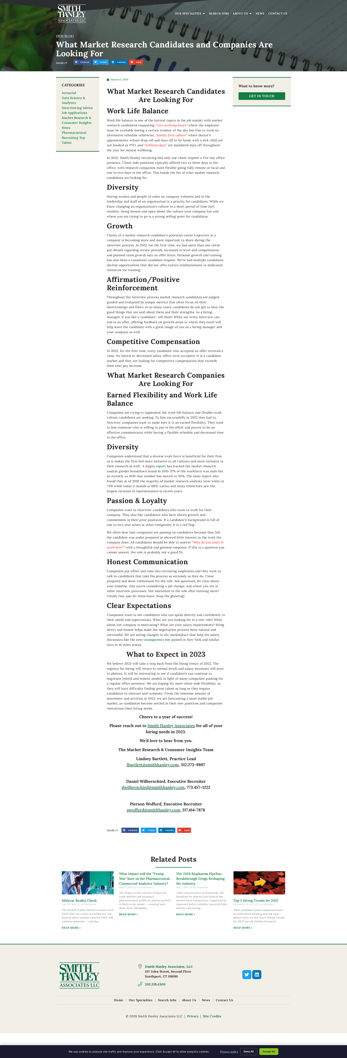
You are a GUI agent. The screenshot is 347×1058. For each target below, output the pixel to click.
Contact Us (278, 14)
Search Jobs (220, 14)
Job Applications (74, 113)
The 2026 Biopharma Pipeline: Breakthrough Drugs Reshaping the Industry (200, 879)
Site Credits (212, 1016)
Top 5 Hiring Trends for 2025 (256, 900)
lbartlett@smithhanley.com (153, 764)
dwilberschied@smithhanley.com (153, 787)
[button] (82, 62)
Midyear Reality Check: (79, 900)
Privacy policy (229, 1051)
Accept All (269, 1051)
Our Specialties (191, 14)
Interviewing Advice (77, 108)
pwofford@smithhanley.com (153, 809)
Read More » (71, 927)
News (261, 14)
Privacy (193, 1016)
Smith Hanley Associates (171, 725)
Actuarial (69, 93)
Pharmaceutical (74, 133)
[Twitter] (246, 974)
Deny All (249, 1051)
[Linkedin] (256, 974)
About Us (243, 14)
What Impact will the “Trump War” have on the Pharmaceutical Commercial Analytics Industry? (144, 879)
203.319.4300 (155, 984)
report (161, 466)
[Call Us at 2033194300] (140, 984)
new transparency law (153, 640)
